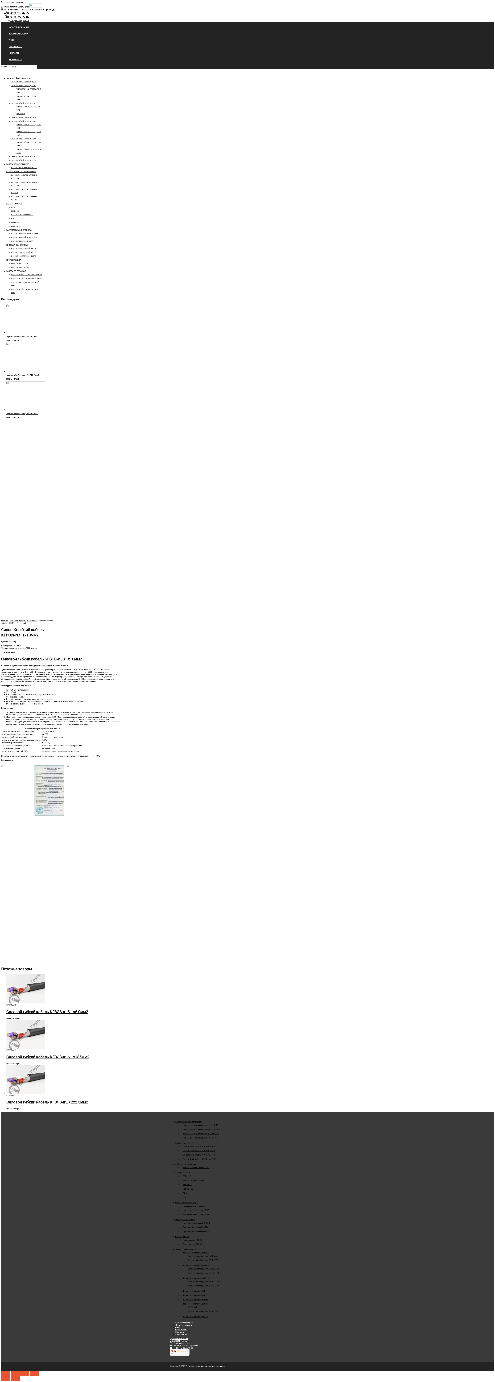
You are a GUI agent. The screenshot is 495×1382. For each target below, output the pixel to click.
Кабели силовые (14, 204)
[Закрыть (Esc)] (5, 1373)
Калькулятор (15, 60)
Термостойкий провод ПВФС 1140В (204, 1281)
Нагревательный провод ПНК (24, 237)
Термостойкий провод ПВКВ (23, 86)
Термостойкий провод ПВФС (23, 139)
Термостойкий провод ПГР (23, 156)
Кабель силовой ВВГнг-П (22, 215)
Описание (10, 652)
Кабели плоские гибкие (17, 164)
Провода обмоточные (17, 245)
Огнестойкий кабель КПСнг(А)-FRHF (26, 275)
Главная (4, 621)
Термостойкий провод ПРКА (23, 118)
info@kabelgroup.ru (19, 20)
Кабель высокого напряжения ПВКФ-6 (200, 1138)
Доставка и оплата (18, 34)
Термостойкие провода (18, 78)
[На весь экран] (24, 1373)
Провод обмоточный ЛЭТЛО (23, 252)
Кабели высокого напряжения (21, 172)
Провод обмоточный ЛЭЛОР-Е (24, 248)
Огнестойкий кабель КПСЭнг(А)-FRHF (200, 1155)
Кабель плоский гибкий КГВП (24, 168)
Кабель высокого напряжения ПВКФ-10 (201, 1133)
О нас (11, 40)
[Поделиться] (15, 1373)
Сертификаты (15, 47)
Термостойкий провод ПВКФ (23, 121)
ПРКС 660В (20, 114)
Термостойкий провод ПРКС (23, 103)
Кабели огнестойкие (16, 271)
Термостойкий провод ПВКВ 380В (203, 1256)
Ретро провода (13, 260)
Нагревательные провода (19, 230)
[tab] (62, 652)
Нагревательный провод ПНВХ (24, 233)
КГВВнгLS (15, 222)
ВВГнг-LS (15, 211)
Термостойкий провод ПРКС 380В (203, 1311)
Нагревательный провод (22, 241)
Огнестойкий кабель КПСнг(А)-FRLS (26, 278)
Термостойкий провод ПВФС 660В (203, 1286)
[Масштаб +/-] (34, 1373)
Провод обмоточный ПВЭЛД (23, 256)
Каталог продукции (19, 27)
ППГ (13, 219)
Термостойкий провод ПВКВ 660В (203, 1260)
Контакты (14, 53)
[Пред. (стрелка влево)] (5, 1378)
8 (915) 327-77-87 (18, 17)
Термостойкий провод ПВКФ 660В (203, 1273)
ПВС (13, 207)
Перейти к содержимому (12, 2)
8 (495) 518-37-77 (18, 13)
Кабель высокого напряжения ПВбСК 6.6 (201, 1129)
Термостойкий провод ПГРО (23, 160)
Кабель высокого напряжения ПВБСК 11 (201, 1125)
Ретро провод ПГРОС (20, 267)
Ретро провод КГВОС (20, 263)
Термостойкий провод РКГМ (23, 82)
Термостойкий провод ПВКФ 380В (203, 1269)
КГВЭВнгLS (15, 226)
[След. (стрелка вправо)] (15, 1378)
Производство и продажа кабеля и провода (28, 9)
